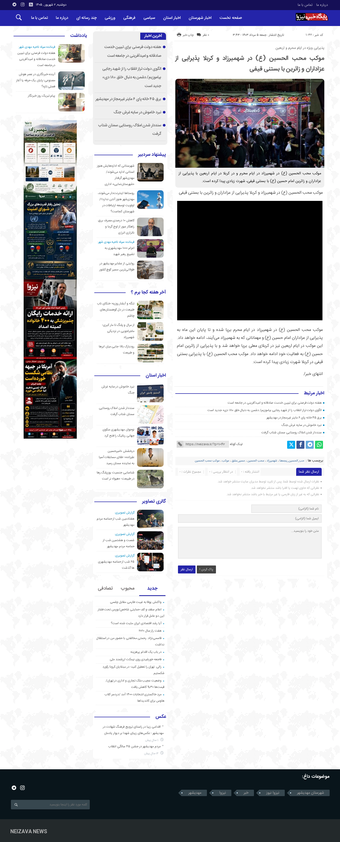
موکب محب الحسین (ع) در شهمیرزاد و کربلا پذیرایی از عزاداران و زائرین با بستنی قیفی (249, 63)
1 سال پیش (152, 740)
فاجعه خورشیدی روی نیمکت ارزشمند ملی (136, 659)
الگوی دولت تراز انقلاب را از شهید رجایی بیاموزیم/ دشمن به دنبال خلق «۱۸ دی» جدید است (264, 410)
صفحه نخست (230, 18)
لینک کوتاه (236, 444)
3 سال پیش (151, 753)
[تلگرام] (310, 445)
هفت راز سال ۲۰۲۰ (150, 630)
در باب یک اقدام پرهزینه (146, 652)
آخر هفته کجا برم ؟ (148, 292)
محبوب (128, 589)
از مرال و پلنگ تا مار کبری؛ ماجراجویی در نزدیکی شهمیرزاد (118, 331)
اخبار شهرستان (200, 18)
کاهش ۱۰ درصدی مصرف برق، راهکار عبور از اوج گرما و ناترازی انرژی (116, 226)
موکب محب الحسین (207, 461)
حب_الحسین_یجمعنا (291, 461)
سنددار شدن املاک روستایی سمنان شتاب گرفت (291, 432)
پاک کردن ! (206, 569)
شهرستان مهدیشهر (310, 793)
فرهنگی (129, 18)
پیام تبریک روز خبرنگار (41, 95)
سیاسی (149, 18)
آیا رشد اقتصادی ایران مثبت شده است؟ (136, 623)
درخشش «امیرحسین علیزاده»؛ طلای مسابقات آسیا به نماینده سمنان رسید (116, 457)
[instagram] (23, 4)
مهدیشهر (194, 793)
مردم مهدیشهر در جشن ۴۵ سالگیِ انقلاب (134, 746)
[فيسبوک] (300, 445)
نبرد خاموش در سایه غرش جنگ (302, 425)
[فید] (31, 4)
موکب (225, 461)
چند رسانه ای (86, 18)
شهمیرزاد (272, 461)
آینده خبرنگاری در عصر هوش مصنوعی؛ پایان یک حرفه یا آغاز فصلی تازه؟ (35, 80)
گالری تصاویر (154, 501)
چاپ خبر (188, 35)
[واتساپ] (319, 445)
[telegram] (14, 4)
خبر (246, 793)
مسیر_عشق (238, 461)
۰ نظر (206, 35)
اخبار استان (172, 18)
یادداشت (78, 36)
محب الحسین (255, 461)
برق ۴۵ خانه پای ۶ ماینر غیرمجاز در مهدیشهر (294, 417)
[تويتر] (291, 445)
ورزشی (110, 18)
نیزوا (222, 793)
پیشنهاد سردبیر (152, 155)
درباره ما (322, 5)
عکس (160, 717)
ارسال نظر (187, 569)
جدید (152, 589)
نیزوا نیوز (272, 793)
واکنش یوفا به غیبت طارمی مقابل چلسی (136, 602)
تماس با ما (305, 5)
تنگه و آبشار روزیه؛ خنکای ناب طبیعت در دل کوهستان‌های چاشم (115, 309)
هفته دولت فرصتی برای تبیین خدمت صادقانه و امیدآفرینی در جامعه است (275, 402)
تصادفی (105, 589)
